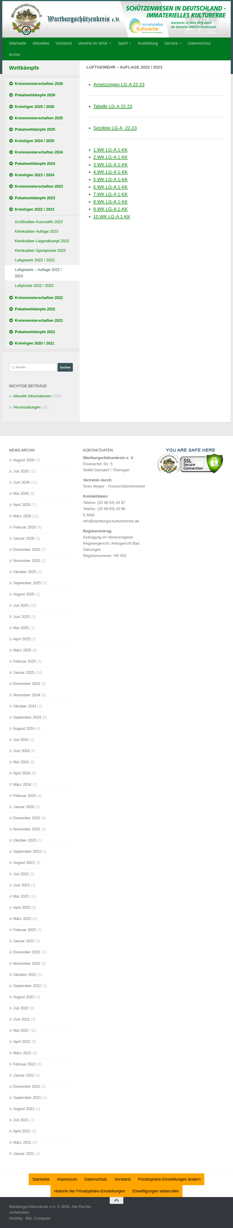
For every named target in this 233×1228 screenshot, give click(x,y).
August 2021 (23, 1109)
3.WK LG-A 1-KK (110, 164)
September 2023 (27, 851)
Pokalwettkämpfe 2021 (35, 332)
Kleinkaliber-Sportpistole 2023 (40, 250)
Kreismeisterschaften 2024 (39, 152)
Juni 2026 (21, 482)
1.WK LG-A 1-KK (110, 149)
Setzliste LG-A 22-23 (115, 127)
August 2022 (23, 997)
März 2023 (22, 919)
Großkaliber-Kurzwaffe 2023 (39, 222)
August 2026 (23, 460)
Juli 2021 (20, 1120)
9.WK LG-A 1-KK (110, 209)
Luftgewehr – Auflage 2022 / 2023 (38, 273)
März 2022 (22, 1053)
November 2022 (26, 963)
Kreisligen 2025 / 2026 (34, 107)
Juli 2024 (20, 740)
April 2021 (21, 1131)
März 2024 (22, 784)
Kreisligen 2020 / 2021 (34, 343)
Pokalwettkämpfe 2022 (35, 309)
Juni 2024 (21, 751)
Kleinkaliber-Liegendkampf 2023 (42, 241)
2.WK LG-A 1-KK (110, 157)
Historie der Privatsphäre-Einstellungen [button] (89, 1191)
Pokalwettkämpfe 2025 (35, 129)
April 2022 (21, 1041)
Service (171, 43)
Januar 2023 (23, 941)
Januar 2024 (23, 807)
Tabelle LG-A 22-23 (112, 106)
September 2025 (27, 583)
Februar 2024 (24, 796)
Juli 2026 (20, 471)
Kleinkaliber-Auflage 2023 (36, 231)
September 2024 (27, 717)
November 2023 (26, 829)
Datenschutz (199, 43)
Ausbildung (148, 43)
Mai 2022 (21, 1030)
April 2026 (21, 505)
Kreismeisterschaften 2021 (39, 320)
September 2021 (27, 1097)
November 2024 (26, 695)
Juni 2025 (21, 617)
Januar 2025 (23, 672)
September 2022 (27, 986)
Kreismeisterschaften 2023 (39, 186)
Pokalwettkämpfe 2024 (35, 163)
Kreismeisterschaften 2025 (39, 118)
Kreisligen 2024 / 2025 (34, 141)
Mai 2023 (21, 896)
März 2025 (22, 650)
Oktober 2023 (24, 840)
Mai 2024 (21, 762)
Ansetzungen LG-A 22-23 (118, 84)
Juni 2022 (21, 1019)
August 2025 (23, 594)
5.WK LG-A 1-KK (110, 179)
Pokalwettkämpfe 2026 (35, 95)
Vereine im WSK (93, 43)
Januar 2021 (23, 1153)
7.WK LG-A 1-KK (110, 194)
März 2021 (22, 1142)
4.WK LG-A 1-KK (110, 171)
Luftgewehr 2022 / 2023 (34, 260)
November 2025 (26, 561)
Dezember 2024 (26, 684)
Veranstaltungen (27, 407)
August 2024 (23, 728)
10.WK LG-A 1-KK (111, 216)
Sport (123, 43)
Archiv (14, 54)
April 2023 (21, 907)
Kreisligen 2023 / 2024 (34, 175)
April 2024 (21, 773)
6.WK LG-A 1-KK (110, 186)
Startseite (17, 43)
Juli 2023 (20, 874)
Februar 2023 (24, 930)
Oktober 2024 (24, 706)
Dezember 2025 (26, 549)
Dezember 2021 (26, 1086)
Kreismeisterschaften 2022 (39, 298)
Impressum (67, 1179)
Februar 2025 (24, 661)
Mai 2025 (21, 628)
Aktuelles (41, 43)
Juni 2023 (21, 885)
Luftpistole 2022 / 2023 (34, 285)
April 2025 (21, 639)
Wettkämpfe (24, 68)
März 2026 (22, 516)
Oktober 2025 (24, 572)
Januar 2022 (23, 1075)
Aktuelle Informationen (32, 396)
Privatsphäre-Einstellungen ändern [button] (169, 1179)
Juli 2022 (20, 1008)
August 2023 (23, 862)
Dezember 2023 (26, 818)
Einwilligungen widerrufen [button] (155, 1191)
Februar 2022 (24, 1064)
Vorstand (64, 43)
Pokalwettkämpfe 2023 (35, 198)
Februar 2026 (24, 527)
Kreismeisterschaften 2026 (39, 84)
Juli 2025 (20, 605)
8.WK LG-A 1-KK (110, 201)
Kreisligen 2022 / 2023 (34, 209)
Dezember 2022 (26, 952)
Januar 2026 (23, 538)
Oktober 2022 (24, 975)
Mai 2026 (21, 493)
